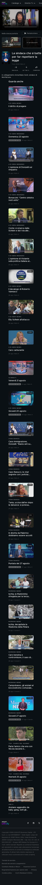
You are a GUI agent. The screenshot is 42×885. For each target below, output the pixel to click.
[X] (39, 823)
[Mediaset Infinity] (4, 3)
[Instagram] (34, 823)
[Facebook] (28, 823)
